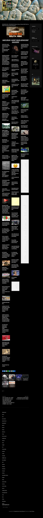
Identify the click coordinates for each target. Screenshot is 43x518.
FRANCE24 (24, 216)
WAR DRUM (6, 40)
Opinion (3, 464)
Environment (4, 436)
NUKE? (13, 40)
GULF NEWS (25, 188)
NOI (2, 462)
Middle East (4, 457)
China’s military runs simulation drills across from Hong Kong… (15, 112)
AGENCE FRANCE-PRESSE (24, 198)
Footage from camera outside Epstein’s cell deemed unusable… (24, 53)
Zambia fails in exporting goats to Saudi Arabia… (5, 268)
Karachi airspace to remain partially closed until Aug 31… (6, 108)
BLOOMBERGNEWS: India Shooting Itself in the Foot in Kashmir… (6, 63)
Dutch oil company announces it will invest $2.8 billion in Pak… (6, 157)
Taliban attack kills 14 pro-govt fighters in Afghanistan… (5, 69)
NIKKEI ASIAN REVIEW (24, 233)
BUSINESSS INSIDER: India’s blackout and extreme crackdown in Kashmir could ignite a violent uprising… (5, 58)
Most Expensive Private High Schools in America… (25, 155)
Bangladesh (4, 423)
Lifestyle (3, 455)
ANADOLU (24, 200)
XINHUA (24, 260)
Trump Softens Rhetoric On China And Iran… (6, 190)
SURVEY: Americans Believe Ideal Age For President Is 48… (5, 316)
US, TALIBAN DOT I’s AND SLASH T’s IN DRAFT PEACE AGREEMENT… (5, 133)
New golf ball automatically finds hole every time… (15, 241)
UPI (23, 261)
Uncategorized (4, 492)
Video (3, 499)
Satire (3, 479)
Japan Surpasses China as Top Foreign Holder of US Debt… (15, 101)
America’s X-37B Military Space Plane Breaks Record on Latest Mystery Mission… (15, 158)
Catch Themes (32, 511)
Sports (3, 488)
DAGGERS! (15, 42)
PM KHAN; (4, 211)
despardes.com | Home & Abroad (22, 5)
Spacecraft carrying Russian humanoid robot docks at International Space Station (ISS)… (15, 136)
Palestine (3, 468)
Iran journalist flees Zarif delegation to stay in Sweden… (15, 80)
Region (3, 477)
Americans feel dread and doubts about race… (5, 50)
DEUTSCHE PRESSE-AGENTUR (25, 210)
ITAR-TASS (24, 221)
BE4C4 (3, 427)
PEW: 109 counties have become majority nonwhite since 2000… (6, 319)
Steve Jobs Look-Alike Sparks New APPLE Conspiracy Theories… (24, 85)
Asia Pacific (4, 418)
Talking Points (4, 490)
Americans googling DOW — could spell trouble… (15, 74)
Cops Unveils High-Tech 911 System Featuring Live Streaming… (15, 247)
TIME (23, 256)
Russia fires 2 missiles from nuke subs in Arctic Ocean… (15, 261)
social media (4, 486)
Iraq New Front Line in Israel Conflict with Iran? (15, 85)
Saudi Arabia (4, 481)
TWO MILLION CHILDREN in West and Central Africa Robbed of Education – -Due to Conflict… (6, 359)
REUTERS (24, 241)
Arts (3, 416)
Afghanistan (4, 412)
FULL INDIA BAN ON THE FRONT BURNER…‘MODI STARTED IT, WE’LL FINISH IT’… (5, 174)
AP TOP (24, 201)
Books (3, 429)
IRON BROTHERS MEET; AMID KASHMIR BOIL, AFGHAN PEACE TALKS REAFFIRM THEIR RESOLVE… (6, 208)
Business (3, 431)
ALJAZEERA (25, 181)
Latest (3, 453)
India (3, 442)
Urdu (3, 494)
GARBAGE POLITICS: (5, 306)
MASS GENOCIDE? (22, 40)
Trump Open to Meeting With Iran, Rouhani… (15, 118)
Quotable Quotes (5, 475)
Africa (3, 414)
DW (23, 215)
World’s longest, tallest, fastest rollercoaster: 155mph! (25, 98)
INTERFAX (24, 220)
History (3, 440)
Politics (3, 473)
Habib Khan (4, 438)
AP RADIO (24, 202)
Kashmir (3, 451)
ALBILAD (24, 187)
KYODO (24, 225)
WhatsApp (4, 501)
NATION (24, 172)
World (3, 503)
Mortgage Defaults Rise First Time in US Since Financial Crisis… (15, 65)
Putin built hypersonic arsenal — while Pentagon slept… (15, 193)
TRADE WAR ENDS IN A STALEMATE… (5, 148)
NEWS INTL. (25, 173)
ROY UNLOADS (14, 277)
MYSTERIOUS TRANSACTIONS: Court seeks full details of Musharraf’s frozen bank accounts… (6, 255)
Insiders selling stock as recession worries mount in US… (25, 122)
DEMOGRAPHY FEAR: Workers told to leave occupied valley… (15, 150)
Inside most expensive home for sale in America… (24, 111)
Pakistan (3, 466)
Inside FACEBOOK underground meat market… (15, 183)
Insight (3, 444)
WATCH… (13, 278)
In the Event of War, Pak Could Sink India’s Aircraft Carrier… (15, 266)
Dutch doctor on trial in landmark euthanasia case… (15, 208)
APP (23, 177)
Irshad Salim (4, 449)
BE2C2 (3, 425)
